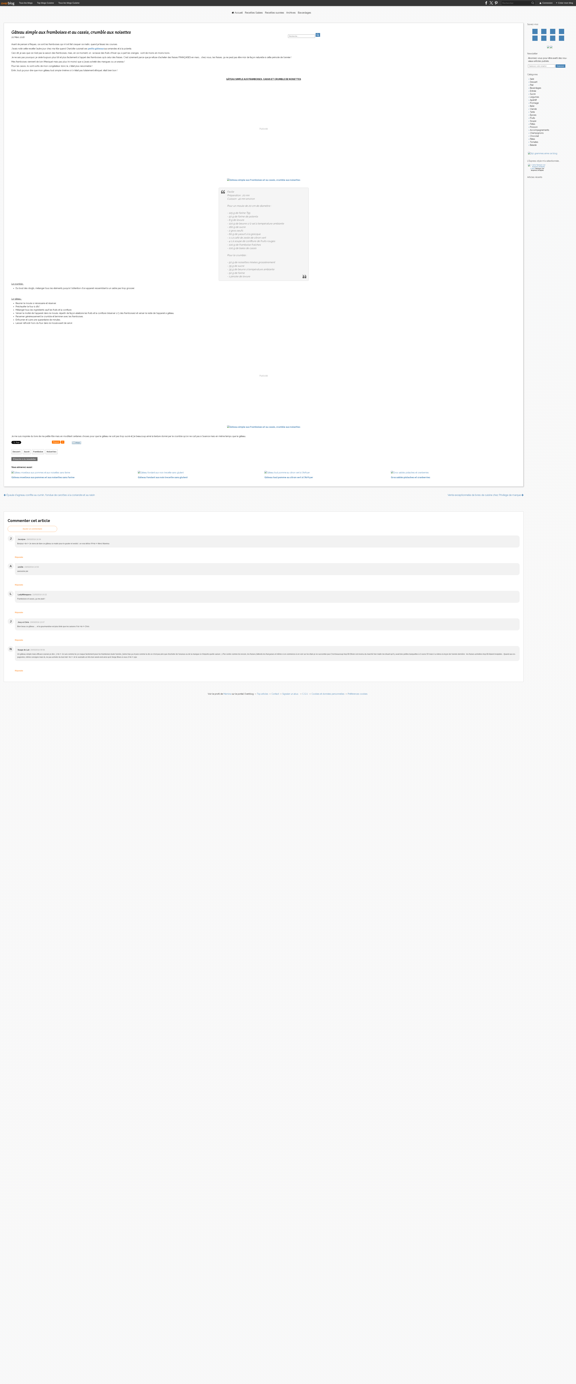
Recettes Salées (254, 12)
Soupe (532, 121)
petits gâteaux (96, 48)
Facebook (535, 31)
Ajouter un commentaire (32, 529)
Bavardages (304, 12)
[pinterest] (496, 3)
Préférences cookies (358, 694)
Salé (531, 79)
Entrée (532, 91)
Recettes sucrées (274, 12)
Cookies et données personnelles (328, 694)
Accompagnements (539, 130)
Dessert (16, 452)
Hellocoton (543, 38)
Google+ (535, 38)
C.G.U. (305, 694)
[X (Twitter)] (491, 3)
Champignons (536, 133)
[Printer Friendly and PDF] (76, 442)
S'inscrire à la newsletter (24, 459)
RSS (561, 38)
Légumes (534, 97)
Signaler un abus (290, 694)
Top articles (262, 694)
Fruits (532, 118)
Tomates (533, 142)
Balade (533, 145)
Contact (552, 38)
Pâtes (532, 139)
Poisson (533, 127)
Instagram (552, 31)
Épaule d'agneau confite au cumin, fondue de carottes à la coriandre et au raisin (50, 494)
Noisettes (51, 452)
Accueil (238, 12)
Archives (291, 12)
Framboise (38, 452)
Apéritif (533, 100)
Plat (531, 85)
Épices (532, 115)
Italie (531, 106)
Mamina (227, 694)
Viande (533, 109)
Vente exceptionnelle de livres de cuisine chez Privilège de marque (484, 494)
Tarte (532, 112)
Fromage (534, 103)
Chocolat (534, 136)
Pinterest (561, 31)
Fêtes (532, 124)
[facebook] (486, 3)
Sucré (27, 452)
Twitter (543, 31)
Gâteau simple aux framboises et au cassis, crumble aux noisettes (71, 32)
